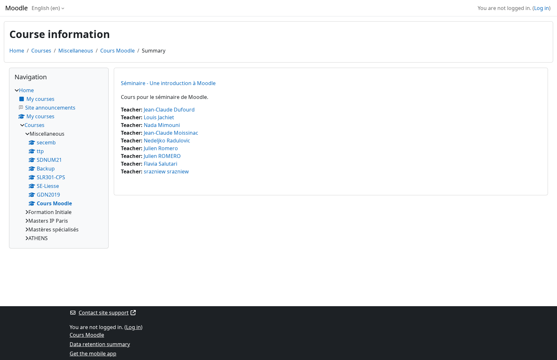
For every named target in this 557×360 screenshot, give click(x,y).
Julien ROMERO (162, 156)
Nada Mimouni (162, 125)
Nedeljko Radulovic (167, 140)
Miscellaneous (75, 50)
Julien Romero (161, 148)
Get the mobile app (93, 353)
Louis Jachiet (159, 117)
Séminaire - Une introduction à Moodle (168, 83)
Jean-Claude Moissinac (171, 132)
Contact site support (104, 312)
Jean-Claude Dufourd (169, 109)
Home (16, 50)
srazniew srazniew (166, 171)
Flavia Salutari (160, 163)
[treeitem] (59, 164)
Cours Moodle (117, 50)
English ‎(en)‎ (46, 8)
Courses (41, 50)
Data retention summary (100, 344)
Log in (541, 8)
